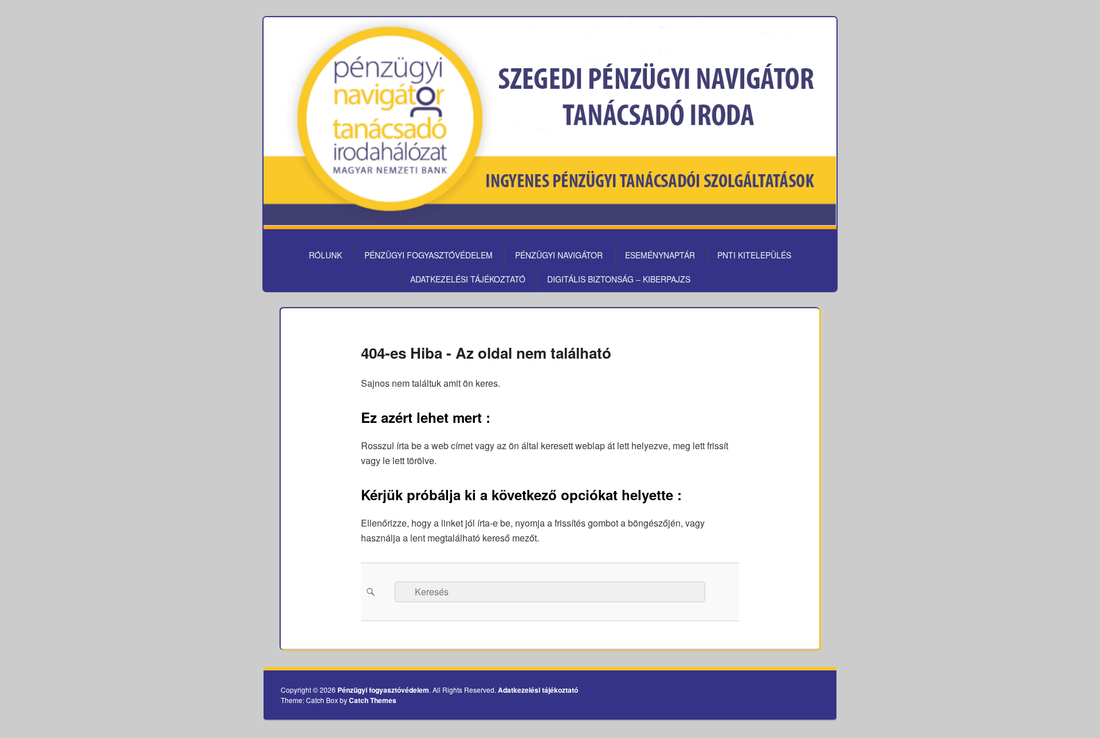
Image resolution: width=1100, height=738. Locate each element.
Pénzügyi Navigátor (559, 255)
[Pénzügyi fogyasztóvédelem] (550, 222)
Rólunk (325, 255)
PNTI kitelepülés (754, 255)
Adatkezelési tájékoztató (467, 279)
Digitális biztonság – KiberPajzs (618, 279)
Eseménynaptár (660, 255)
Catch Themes (372, 700)
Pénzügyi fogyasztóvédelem (428, 255)
